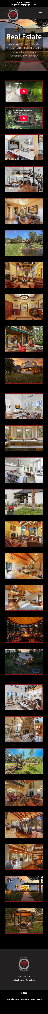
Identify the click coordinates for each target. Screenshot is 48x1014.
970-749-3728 (24, 2)
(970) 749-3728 (24, 976)
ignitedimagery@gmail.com (24, 980)
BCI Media (37, 999)
